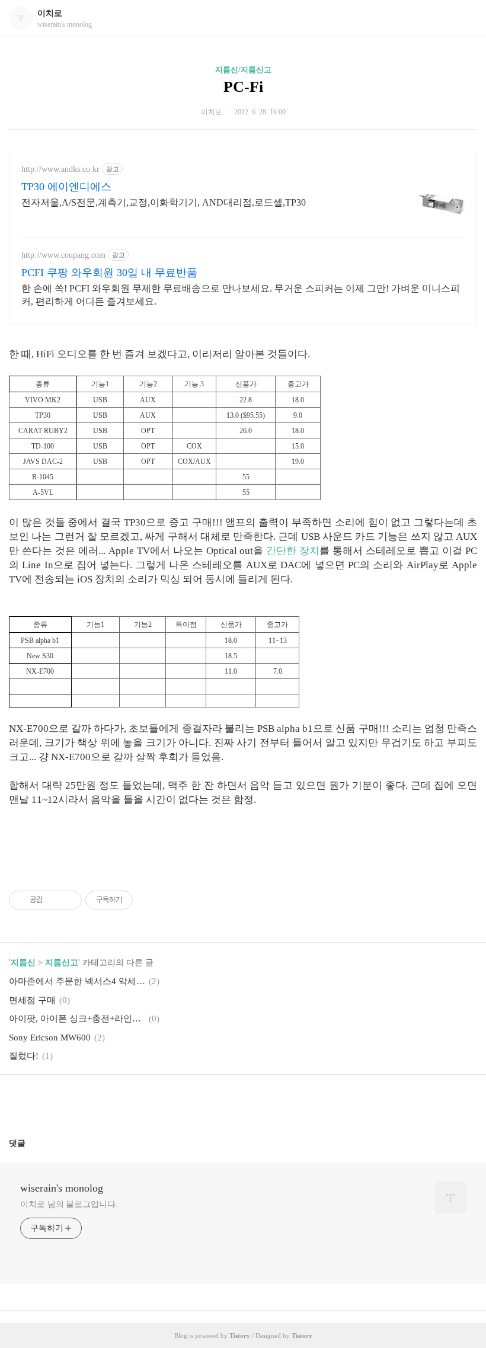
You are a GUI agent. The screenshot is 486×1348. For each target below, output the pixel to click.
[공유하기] (53, 900)
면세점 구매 (32, 1000)
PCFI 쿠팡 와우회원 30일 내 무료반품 (109, 272)
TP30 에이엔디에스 (66, 187)
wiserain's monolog (61, 1188)
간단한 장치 (292, 550)
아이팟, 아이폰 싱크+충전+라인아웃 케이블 (77, 1018)
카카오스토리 (243, 1101)
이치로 (49, 13)
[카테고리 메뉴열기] (465, 18)
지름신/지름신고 (243, 69)
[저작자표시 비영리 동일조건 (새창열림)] (149, 900)
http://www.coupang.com (63, 255)
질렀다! (24, 1056)
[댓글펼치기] (30, 1143)
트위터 (271, 1101)
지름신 (23, 962)
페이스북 (214, 1101)
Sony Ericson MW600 (50, 1037)
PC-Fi (243, 86)
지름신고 (61, 962)
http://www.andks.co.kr (60, 169)
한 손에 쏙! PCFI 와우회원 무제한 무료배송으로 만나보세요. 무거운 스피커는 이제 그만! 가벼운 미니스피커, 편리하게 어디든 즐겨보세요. (240, 294)
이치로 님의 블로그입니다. (69, 1204)
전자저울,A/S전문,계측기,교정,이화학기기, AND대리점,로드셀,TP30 (163, 202)
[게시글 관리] (68, 900)
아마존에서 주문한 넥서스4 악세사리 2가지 (77, 981)
